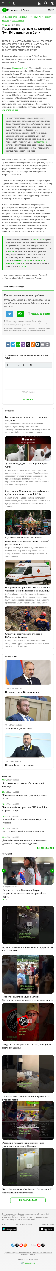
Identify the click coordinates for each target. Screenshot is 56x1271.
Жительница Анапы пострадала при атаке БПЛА (24, 796)
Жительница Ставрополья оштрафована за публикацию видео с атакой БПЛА (27, 492)
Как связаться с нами (24, 1224)
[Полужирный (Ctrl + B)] (7, 365)
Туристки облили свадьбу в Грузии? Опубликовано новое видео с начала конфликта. (27, 998)
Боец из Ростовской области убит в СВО (23, 831)
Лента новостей (18, 21)
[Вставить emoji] (30, 365)
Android (35, 239)
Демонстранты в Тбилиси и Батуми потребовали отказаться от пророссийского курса (25, 893)
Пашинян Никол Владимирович (22, 692)
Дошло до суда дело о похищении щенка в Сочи (27, 465)
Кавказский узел (19, 68)
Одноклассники (13, 263)
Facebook (18, 260)
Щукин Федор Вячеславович (20, 764)
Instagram (28, 260)
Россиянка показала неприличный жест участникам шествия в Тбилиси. (23, 1144)
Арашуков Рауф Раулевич (18, 728)
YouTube (22, 266)
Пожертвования (47, 1224)
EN (9, 3)
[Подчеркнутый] (18, 365)
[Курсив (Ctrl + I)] (13, 365)
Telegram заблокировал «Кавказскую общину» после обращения (26, 1046)
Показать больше (28, 1200)
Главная (5, 21)
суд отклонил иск (10, 110)
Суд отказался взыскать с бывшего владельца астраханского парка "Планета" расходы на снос (27, 541)
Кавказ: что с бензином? (16, 17)
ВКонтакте (40, 260)
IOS (42, 239)
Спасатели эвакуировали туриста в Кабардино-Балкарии (23, 635)
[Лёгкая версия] (14, 3)
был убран (42, 142)
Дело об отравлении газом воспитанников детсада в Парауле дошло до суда (24, 842)
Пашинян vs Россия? (41, 17)
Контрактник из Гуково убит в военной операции (26, 418)
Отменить (28, 400)
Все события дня (45, 848)
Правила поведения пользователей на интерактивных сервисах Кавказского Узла (28, 1253)
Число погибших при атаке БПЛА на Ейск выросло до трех (24, 809)
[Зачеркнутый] (24, 365)
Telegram (11, 251)
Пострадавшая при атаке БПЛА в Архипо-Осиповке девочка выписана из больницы (27, 589)
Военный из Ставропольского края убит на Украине (25, 821)
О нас (4, 1224)
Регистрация (28, 392)
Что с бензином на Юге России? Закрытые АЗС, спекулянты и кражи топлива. (27, 1191)
